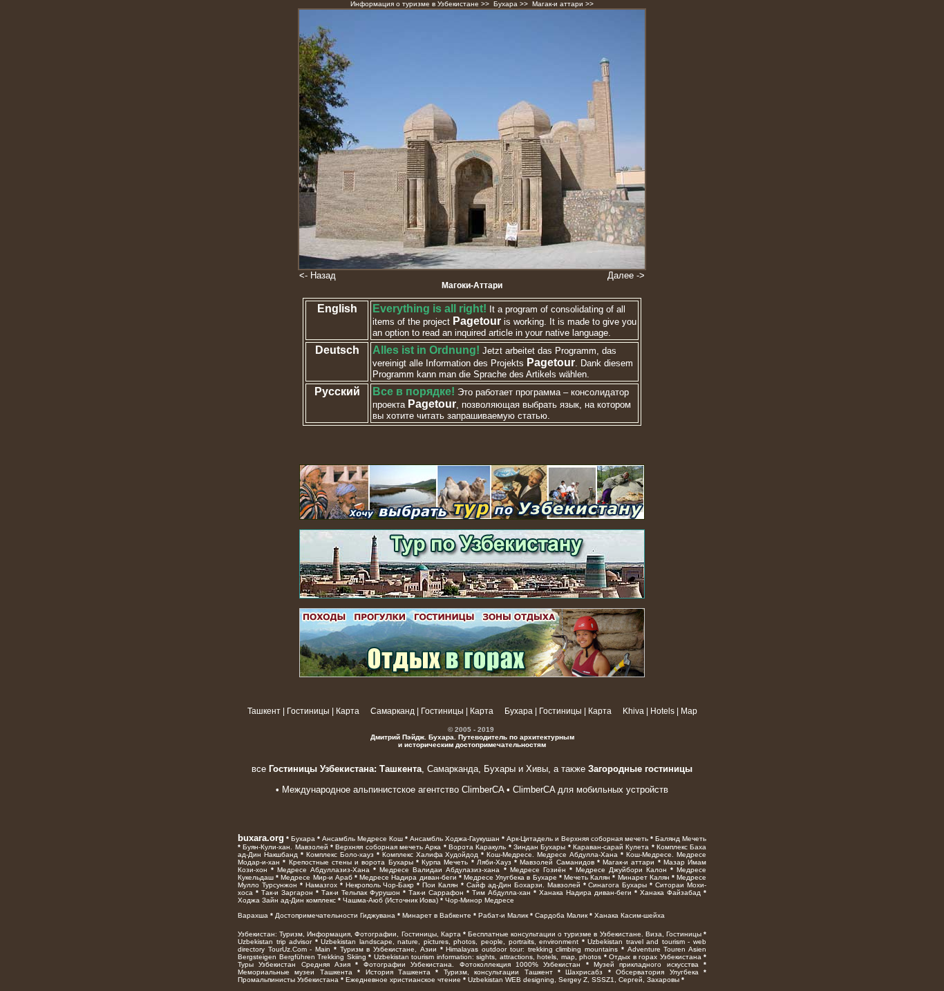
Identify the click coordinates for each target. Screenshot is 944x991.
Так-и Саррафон (436, 892)
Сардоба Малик (561, 915)
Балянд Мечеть (680, 838)
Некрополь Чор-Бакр (380, 885)
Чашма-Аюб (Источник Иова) (390, 900)
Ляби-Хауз (494, 862)
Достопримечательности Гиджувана (335, 915)
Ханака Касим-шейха (629, 915)
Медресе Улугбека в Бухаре (510, 877)
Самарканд (392, 711)
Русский (337, 391)
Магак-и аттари (628, 862)
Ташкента (399, 769)
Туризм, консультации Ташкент (498, 972)
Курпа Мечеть (445, 862)
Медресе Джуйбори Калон (621, 870)
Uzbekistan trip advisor (275, 941)
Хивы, (538, 769)
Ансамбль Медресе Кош (362, 838)
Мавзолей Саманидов (557, 862)
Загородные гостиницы (640, 769)
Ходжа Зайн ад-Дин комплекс (287, 900)
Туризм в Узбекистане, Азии (388, 949)
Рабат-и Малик (503, 915)
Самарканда (452, 769)
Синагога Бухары (617, 885)
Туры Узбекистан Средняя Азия (294, 964)
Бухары (500, 769)
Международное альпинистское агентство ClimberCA (393, 789)
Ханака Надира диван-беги (585, 892)
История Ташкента (398, 972)
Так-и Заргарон (287, 892)
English (337, 308)
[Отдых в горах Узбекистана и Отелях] (472, 674)
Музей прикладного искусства (646, 964)
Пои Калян (440, 885)
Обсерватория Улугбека (657, 972)
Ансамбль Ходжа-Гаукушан (455, 838)
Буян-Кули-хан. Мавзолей (285, 847)
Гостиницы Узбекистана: (323, 769)
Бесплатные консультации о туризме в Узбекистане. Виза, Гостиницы (584, 934)
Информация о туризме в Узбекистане (414, 4)
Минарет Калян (644, 877)
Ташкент (264, 711)
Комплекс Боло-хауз (340, 854)
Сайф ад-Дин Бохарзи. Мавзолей (523, 885)
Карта (347, 711)
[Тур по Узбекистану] (472, 596)
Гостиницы (308, 711)
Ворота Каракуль (477, 847)
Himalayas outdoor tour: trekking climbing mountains (532, 949)
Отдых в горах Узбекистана (655, 957)
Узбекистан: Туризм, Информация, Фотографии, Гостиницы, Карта (349, 934)
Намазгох (321, 885)
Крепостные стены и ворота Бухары (351, 862)
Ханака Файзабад (670, 892)
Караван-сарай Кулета (611, 847)
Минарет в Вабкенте (436, 915)
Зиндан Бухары (539, 847)
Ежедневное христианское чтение (403, 979)
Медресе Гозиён (538, 870)
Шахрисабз (584, 972)
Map (689, 711)
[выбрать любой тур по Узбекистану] (472, 517)
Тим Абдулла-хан (501, 892)
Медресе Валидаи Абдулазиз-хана (439, 870)
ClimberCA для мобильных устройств (590, 789)
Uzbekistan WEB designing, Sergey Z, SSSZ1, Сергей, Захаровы (573, 979)
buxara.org (261, 838)
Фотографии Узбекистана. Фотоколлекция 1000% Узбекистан (472, 964)
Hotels (662, 711)
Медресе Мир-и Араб (316, 877)
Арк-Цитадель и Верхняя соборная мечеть (577, 838)
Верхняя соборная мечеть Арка (388, 847)
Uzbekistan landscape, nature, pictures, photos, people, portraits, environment (449, 941)
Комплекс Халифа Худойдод (430, 854)
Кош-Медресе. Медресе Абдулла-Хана (552, 854)
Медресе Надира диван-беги (407, 877)
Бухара (505, 4)
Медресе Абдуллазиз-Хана (323, 870)
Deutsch (337, 350)
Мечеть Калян (587, 877)
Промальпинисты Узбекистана (288, 979)
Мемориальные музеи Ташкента (295, 972)
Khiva (633, 711)
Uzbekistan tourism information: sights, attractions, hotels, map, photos (488, 957)
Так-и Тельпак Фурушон (360, 892)
